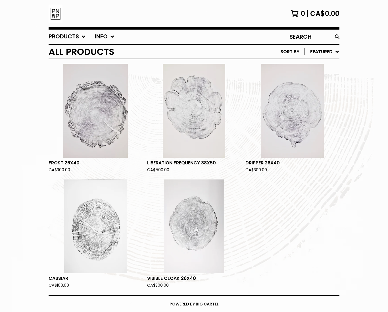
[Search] (337, 37)
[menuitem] (67, 37)
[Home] (55, 14)
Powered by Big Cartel (194, 304)
